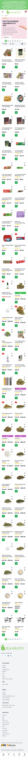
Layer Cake (17, 295)
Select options (16, 112)
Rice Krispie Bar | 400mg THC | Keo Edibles (7, 106)
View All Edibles (6, 699)
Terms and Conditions (5, 750)
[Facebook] (2, 656)
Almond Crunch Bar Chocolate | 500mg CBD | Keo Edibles (7, 61)
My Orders (4, 732)
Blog (3, 718)
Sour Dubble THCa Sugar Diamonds (6, 603)
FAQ (3, 716)
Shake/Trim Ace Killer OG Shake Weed (20, 508)
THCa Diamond (5, 669)
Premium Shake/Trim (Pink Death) (6, 579)
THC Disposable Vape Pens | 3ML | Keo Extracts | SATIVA (20, 129)
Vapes (3, 677)
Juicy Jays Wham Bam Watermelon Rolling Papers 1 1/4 (20, 199)
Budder (4, 667)
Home (2, 15)
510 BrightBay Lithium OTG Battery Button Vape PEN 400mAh (7, 390)
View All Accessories (7, 707)
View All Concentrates (7, 678)
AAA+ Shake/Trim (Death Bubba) (6, 485)
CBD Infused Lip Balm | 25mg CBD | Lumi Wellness (20, 61)
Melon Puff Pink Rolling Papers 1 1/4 (20, 246)
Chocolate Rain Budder (7, 317)
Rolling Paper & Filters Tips (8, 705)
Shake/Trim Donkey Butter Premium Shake (7, 556)
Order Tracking (5, 734)
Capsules (4, 694)
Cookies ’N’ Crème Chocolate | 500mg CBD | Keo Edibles (20, 84)
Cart (3, 726)
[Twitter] (5, 656)
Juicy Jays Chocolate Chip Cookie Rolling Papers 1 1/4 (7, 176)
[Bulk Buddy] (14, 12)
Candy (3, 692)
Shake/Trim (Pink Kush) (20, 484)
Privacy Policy (14, 750)
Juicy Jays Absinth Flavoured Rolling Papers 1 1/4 (19, 152)
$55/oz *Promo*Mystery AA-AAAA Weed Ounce (7, 342)
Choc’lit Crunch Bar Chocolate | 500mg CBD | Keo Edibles (7, 84)
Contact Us (5, 720)
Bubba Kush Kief (19, 413)
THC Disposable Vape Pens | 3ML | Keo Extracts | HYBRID (7, 129)
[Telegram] (11, 656)
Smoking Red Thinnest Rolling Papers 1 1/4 (20, 269)
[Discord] (8, 656)
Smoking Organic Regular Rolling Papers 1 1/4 (7, 270)
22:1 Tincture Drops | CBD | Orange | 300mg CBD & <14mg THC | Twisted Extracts (20, 366)
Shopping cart (5, 724)
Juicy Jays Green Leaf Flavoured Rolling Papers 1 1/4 (7, 223)
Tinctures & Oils (6, 697)
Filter (6, 43)
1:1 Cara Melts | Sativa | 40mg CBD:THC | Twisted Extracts (20, 342)
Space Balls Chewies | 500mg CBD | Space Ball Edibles (20, 107)
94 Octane (17, 438)
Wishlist (4, 735)
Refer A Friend (5, 722)
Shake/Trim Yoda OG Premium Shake (19, 532)
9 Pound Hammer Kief (7, 413)
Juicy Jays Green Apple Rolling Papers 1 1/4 (20, 175)
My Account (5, 730)
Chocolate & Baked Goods (8, 696)
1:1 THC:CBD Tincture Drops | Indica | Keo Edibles (7, 366)
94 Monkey (4, 438)
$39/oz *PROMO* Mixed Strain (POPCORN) (19, 319)
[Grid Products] (22, 44)
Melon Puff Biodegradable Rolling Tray (20, 223)
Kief (3, 675)
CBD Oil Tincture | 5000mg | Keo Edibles (7, 293)
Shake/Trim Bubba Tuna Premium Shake (7, 532)
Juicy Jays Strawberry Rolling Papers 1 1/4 (7, 198)
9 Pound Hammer (19, 391)
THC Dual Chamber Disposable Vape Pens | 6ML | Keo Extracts (7, 152)
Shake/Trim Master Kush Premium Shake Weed (20, 556)
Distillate (4, 671)
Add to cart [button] (3, 67)
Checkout (4, 728)
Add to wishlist (12, 49)
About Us (4, 715)
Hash (3, 673)
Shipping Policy (20, 750)
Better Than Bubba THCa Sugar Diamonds (20, 579)
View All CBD (5, 684)
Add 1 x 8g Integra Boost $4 (6, 627)
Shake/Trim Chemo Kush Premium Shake (7, 508)
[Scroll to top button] (25, 750)
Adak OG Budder (19, 602)
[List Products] (24, 44)
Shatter (4, 665)
